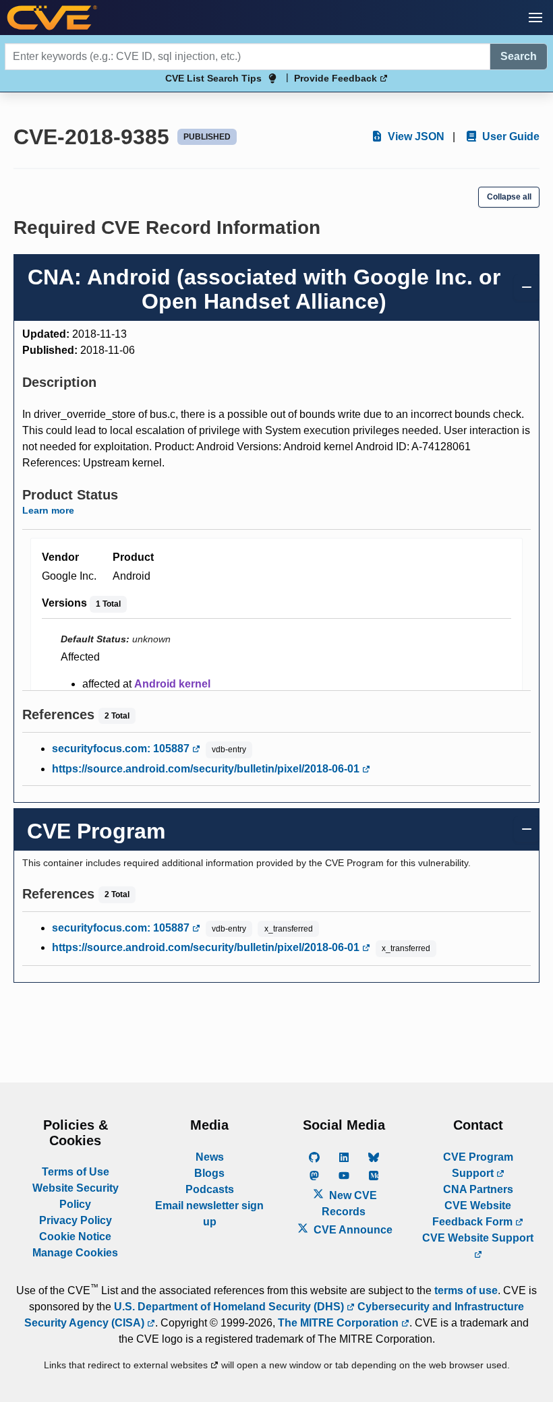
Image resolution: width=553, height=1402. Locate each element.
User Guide (509, 136)
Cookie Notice (75, 1236)
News (210, 1157)
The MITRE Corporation (339, 1323)
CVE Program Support (478, 1165)
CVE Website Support (477, 1238)
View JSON (414, 136)
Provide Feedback (337, 78)
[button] (535, 17)
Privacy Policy (75, 1220)
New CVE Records (349, 1203)
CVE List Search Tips (213, 78)
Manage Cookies (75, 1252)
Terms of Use (75, 1172)
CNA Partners (478, 1189)
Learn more (48, 510)
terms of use (466, 1290)
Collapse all (509, 197)
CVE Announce (351, 1230)
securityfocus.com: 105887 (122, 748)
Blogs (209, 1173)
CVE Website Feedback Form (473, 1213)
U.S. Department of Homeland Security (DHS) (230, 1306)
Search (518, 56)
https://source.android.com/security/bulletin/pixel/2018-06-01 (207, 768)
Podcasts (209, 1189)
